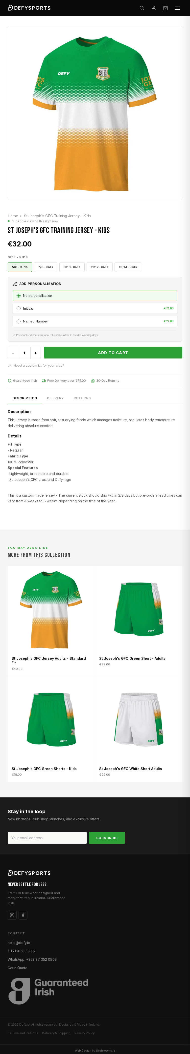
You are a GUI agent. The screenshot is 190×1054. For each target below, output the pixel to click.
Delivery (55, 398)
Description (25, 398)
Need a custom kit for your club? (39, 365)
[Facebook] (23, 915)
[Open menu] (177, 8)
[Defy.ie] (30, 7)
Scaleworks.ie (105, 1050)
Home (13, 215)
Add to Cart (113, 352)
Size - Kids (18, 257)
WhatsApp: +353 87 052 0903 (32, 959)
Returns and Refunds (23, 1033)
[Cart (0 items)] (165, 8)
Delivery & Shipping (56, 1033)
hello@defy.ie (19, 943)
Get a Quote (17, 968)
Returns (82, 398)
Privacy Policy (84, 1033)
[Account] (154, 8)
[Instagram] (12, 915)
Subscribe (107, 838)
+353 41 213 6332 (22, 951)
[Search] (142, 8)
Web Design (83, 1050)
